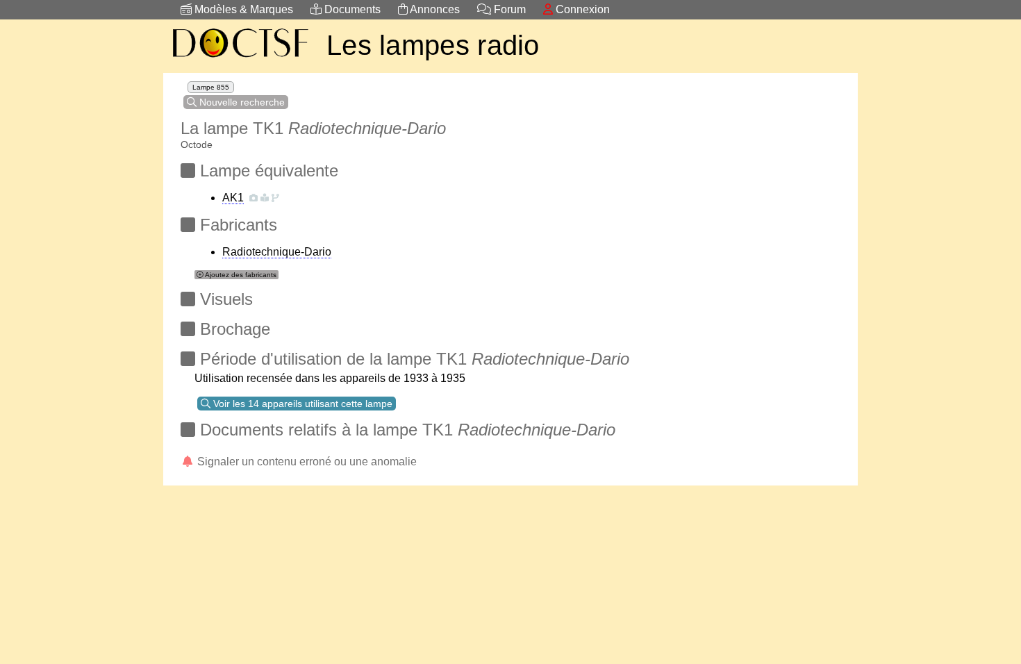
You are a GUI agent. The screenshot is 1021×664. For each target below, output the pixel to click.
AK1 (233, 198)
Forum (508, 9)
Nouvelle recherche (241, 102)
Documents (351, 9)
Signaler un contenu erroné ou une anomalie (305, 461)
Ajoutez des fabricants (240, 275)
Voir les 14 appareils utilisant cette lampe (301, 403)
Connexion (581, 9)
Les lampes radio (433, 45)
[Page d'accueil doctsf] (239, 59)
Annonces (434, 9)
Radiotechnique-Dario (276, 252)
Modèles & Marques (242, 9)
